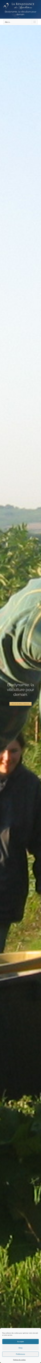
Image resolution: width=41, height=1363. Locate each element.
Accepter (20, 1342)
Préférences (20, 1354)
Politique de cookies (19, 1360)
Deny (21, 1348)
